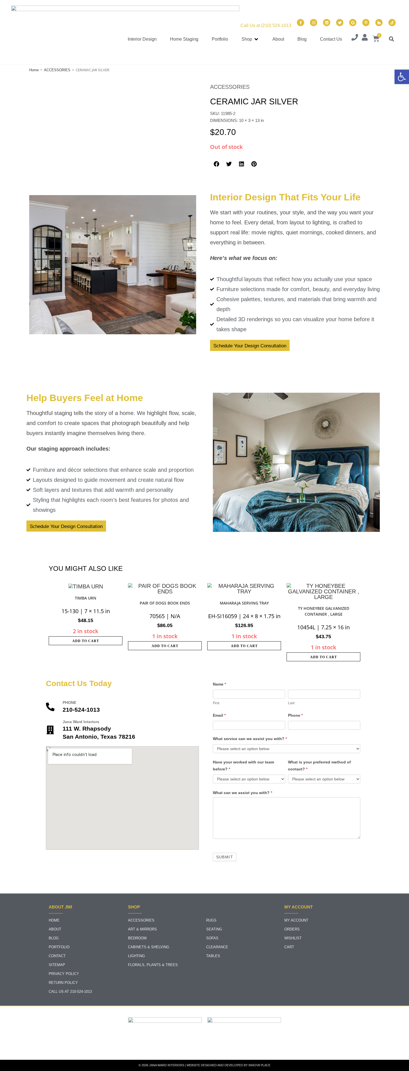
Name (219, 684)
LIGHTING (136, 956)
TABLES (213, 956)
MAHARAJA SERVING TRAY (244, 603)
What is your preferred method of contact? (319, 765)
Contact (57, 956)
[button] (250, 39)
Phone (295, 715)
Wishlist (293, 938)
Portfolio (59, 947)
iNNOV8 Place (259, 1065)
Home (34, 70)
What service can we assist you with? (250, 738)
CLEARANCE (217, 947)
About (55, 929)
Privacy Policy (64, 974)
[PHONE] (50, 706)
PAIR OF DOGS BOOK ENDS (165, 603)
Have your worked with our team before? (243, 765)
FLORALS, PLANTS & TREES (153, 965)
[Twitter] (339, 22)
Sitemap (57, 965)
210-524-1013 (81, 709)
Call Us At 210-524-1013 (70, 991)
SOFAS (212, 938)
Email (219, 715)
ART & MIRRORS (142, 929)
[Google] (352, 22)
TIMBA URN (85, 598)
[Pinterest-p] (365, 22)
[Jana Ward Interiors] (50, 730)
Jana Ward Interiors (81, 721)
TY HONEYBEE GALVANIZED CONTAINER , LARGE (323, 611)
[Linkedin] (326, 22)
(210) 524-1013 (276, 25)
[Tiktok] (392, 22)
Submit (224, 857)
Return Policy (63, 983)
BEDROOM (137, 938)
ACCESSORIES (57, 70)
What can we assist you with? (242, 792)
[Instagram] (313, 22)
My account (296, 920)
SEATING (214, 929)
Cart (289, 947)
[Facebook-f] (300, 22)
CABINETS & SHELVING (148, 947)
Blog (54, 938)
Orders (292, 929)
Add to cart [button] (85, 641)
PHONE (69, 702)
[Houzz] (379, 22)
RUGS (211, 920)
